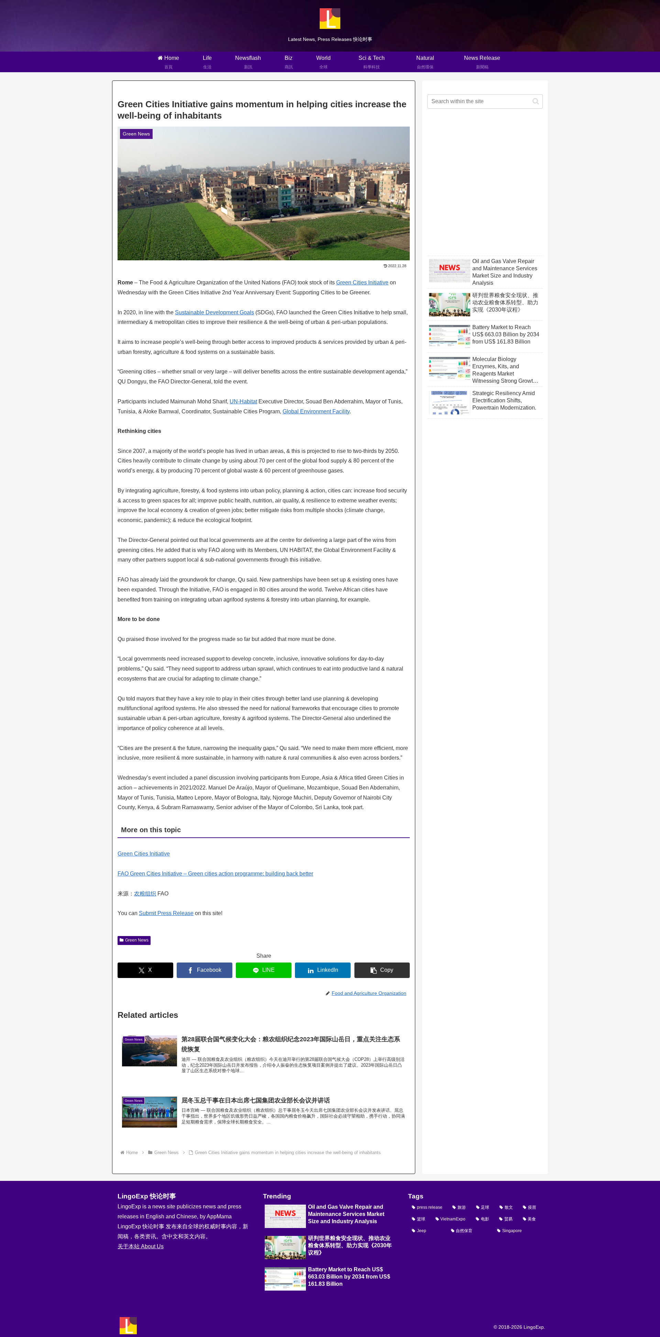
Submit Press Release (166, 913)
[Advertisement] (485, 188)
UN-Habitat (243, 401)
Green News (136, 940)
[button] (382, 970)
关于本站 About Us (141, 1246)
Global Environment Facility (316, 411)
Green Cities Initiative (362, 282)
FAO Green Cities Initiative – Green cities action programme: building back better (215, 874)
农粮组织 (145, 893)
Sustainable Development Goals (214, 312)
